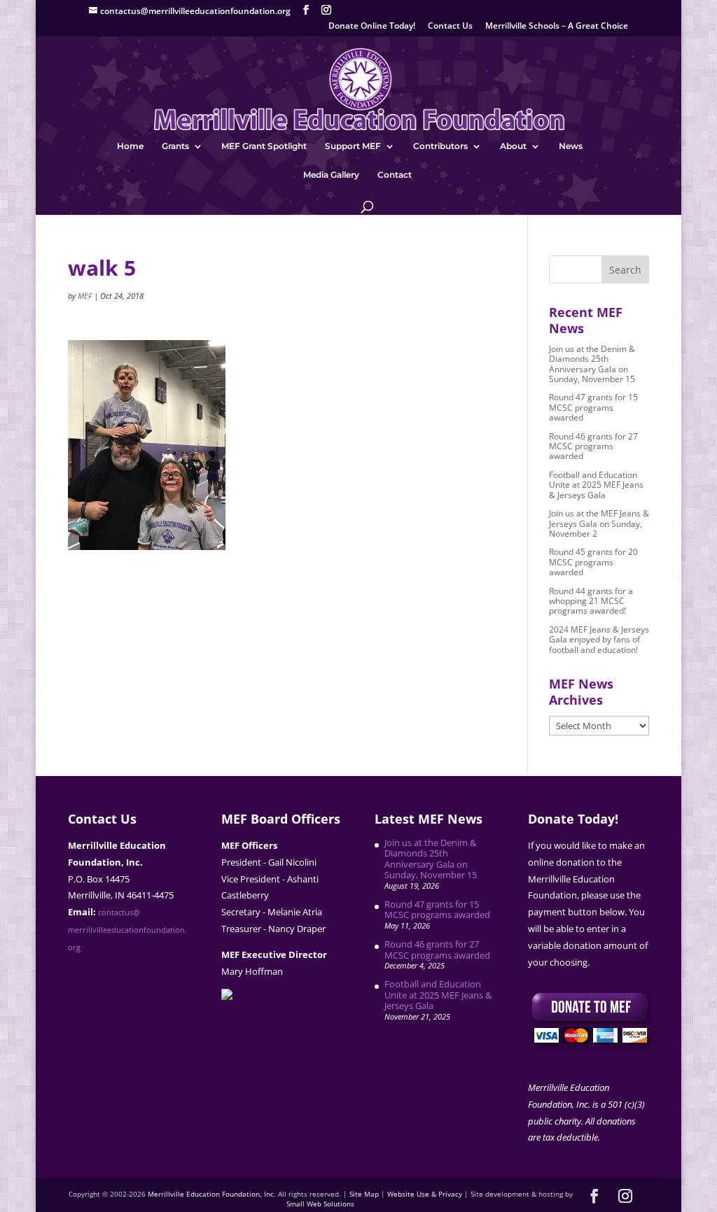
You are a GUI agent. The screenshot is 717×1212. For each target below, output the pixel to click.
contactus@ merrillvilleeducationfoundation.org (127, 930)
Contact (394, 175)
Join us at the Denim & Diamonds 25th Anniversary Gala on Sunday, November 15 (592, 364)
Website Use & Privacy (424, 1194)
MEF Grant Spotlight (264, 146)
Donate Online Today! (371, 26)
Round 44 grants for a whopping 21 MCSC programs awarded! (591, 601)
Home (130, 146)
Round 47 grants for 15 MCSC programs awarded (593, 407)
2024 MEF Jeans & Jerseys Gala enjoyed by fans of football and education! (599, 639)
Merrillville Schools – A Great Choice (556, 26)
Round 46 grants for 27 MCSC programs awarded (593, 446)
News (571, 146)
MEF (85, 295)
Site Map (364, 1194)
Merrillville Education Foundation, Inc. (212, 1194)
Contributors (440, 146)
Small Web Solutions (320, 1204)
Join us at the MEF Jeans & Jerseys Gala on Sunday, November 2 (599, 523)
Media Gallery (331, 175)
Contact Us (450, 26)
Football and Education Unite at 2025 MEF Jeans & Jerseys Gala (596, 485)
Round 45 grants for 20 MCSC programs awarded (593, 562)
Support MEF (353, 146)
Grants (175, 146)
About (513, 146)
